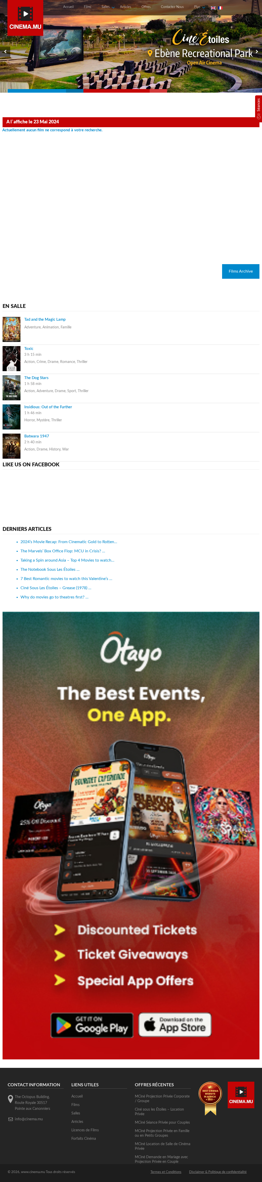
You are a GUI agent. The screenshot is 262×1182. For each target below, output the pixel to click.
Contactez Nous (172, 7)
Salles (106, 7)
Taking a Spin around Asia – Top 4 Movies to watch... (67, 560)
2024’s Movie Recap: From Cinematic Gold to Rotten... (68, 542)
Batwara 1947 (36, 436)
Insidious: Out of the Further (48, 407)
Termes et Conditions (165, 1172)
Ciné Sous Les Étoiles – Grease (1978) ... (55, 588)
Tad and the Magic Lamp (45, 319)
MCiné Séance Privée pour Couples (162, 1122)
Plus (197, 7)
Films (87, 7)
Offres (146, 7)
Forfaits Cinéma (83, 1139)
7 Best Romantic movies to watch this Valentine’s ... (66, 579)
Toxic (28, 349)
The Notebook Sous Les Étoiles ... (50, 569)
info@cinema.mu (29, 1119)
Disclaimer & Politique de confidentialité (218, 1172)
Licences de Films (85, 1130)
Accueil (68, 7)
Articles (125, 7)
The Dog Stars (36, 378)
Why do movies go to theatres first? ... (54, 597)
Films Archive (241, 271)
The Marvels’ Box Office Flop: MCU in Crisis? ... (62, 551)
